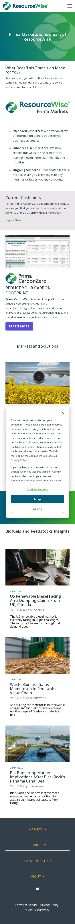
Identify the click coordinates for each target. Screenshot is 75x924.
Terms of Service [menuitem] (26, 905)
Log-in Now (13, 220)
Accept (38, 499)
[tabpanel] (37, 386)
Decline (37, 508)
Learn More (19, 326)
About (35, 876)
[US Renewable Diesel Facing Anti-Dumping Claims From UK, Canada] (37, 567)
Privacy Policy (19, 460)
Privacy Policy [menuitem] (49, 905)
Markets (36, 829)
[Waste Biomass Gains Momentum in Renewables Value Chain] (37, 655)
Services (35, 845)
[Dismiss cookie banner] (63, 413)
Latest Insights (36, 861)
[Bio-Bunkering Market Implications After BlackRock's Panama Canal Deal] (37, 744)
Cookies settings (37, 489)
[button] (69, 5)
